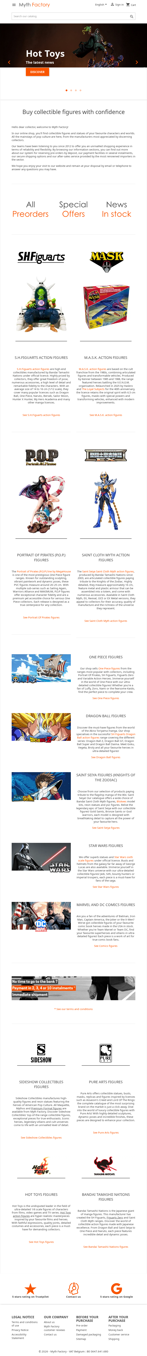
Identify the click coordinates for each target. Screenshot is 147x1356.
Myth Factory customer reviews (54, 1328)
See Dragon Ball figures (105, 757)
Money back (115, 1330)
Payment (81, 1330)
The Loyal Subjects (93, 389)
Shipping (113, 1339)
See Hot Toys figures (41, 1242)
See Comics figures (105, 946)
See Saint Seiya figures (106, 827)
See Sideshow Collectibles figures (41, 1137)
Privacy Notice (20, 1330)
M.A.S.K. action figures (92, 369)
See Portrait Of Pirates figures (41, 617)
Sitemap (81, 1339)
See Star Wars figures (106, 886)
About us (49, 1322)
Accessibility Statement (19, 1336)
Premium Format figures (46, 1108)
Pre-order (82, 1325)
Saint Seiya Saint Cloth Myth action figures (108, 571)
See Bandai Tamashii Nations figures (105, 1246)
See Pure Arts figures (106, 1132)
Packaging (114, 1325)
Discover (37, 72)
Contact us (50, 1334)
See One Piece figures (106, 698)
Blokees (121, 801)
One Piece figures (109, 668)
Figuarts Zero (115, 1217)
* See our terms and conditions (73, 1009)
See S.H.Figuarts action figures (41, 415)
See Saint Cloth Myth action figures (105, 621)
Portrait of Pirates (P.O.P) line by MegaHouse (44, 571)
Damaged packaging (88, 1334)
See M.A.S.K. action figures (106, 415)
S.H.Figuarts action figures (33, 369)
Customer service (118, 1334)
